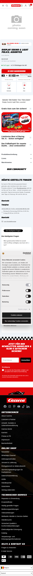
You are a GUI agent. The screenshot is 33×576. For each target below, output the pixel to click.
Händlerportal (6, 483)
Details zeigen (22, 309)
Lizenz (3, 158)
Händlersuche (6, 520)
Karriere (4, 432)
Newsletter (5, 452)
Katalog (4, 533)
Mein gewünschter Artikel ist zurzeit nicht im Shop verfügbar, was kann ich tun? (16, 243)
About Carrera (6, 416)
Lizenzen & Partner (8, 419)
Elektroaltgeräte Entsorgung (11, 529)
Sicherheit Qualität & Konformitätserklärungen (10, 524)
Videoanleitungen (7, 513)
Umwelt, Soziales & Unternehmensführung (9, 424)
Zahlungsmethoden (8, 459)
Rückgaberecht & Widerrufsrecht (13, 466)
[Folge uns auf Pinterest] (14, 406)
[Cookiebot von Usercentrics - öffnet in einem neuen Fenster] (23, 253)
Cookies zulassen (16, 315)
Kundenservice (21, 188)
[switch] (28, 290)
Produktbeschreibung (9, 154)
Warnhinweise (6, 162)
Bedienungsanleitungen (10, 509)
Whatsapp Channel (8, 455)
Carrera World (6, 429)
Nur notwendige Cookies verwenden (16, 321)
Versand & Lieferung (8, 462)
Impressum (5, 440)
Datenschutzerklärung (9, 476)
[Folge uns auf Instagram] (9, 406)
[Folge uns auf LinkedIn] (27, 406)
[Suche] (7, 5)
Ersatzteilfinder (6, 502)
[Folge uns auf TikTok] (23, 406)
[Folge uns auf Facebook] (5, 406)
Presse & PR (6, 436)
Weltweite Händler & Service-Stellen (14, 516)
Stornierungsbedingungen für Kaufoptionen (12, 471)
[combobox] (16, 567)
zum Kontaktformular (10, 221)
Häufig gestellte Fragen (10, 505)
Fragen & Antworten (8, 547)
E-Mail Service (6, 551)
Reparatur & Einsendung (10, 498)
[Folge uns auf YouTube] (18, 406)
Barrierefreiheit (6, 443)
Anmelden (25, 360)
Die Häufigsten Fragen (13, 230)
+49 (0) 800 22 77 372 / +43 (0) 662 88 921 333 (15, 208)
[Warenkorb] (30, 5)
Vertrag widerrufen (8, 490)
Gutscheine (5, 486)
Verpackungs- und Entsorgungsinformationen (11, 538)
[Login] (26, 5)
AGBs (3, 479)
